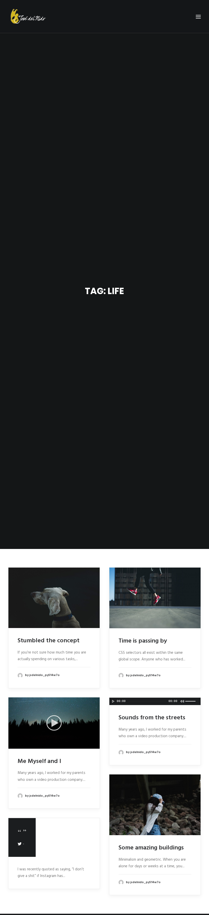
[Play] (12, 745)
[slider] (193, 700)
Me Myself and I (39, 761)
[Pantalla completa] (96, 745)
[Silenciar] (90, 745)
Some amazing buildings (151, 848)
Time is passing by (143, 641)
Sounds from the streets (152, 718)
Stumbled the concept (49, 641)
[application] (54, 722)
